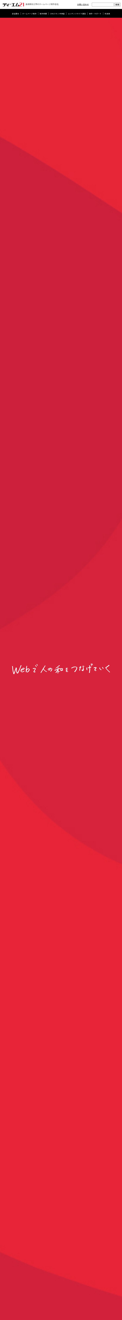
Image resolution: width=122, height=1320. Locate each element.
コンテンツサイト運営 (77, 13)
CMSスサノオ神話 (57, 13)
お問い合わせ (83, 4)
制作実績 (43, 13)
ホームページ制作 (29, 13)
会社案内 (15, 13)
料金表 (107, 13)
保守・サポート (95, 13)
